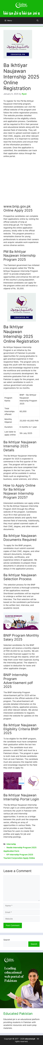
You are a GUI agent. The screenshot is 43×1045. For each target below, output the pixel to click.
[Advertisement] (21, 182)
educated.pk (30, 1039)
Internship (11, 844)
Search (6, 940)
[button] (37, 20)
